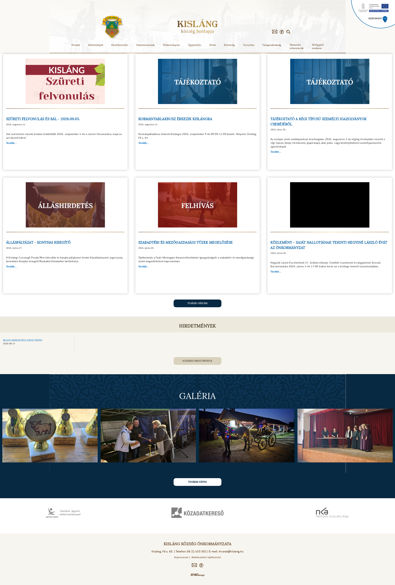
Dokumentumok (145, 45)
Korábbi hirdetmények (197, 361)
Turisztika (248, 45)
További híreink (197, 303)
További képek (197, 482)
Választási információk (297, 46)
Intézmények (95, 45)
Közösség (229, 45)
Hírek (213, 45)
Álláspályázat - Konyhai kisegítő (38, 242)
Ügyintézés (194, 45)
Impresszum (181, 557)
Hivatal (76, 45)
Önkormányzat (171, 45)
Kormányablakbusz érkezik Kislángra (175, 119)
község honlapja (197, 31)
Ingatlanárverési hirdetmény (22, 340)
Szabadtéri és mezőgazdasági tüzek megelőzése (185, 242)
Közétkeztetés (119, 45)
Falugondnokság (272, 45)
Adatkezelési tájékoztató (206, 557)
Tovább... (11, 143)
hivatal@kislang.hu (231, 551)
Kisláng (197, 24)
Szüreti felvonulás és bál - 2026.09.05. (43, 119)
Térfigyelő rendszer (318, 46)
